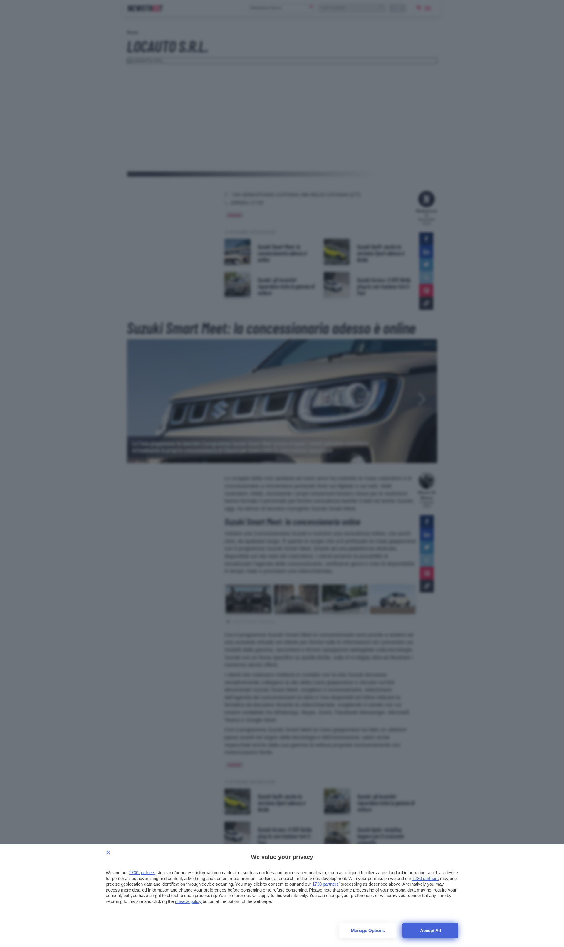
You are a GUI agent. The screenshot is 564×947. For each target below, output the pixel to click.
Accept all (430, 930)
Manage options (368, 930)
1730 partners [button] (142, 872)
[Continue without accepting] (108, 852)
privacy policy (188, 901)
